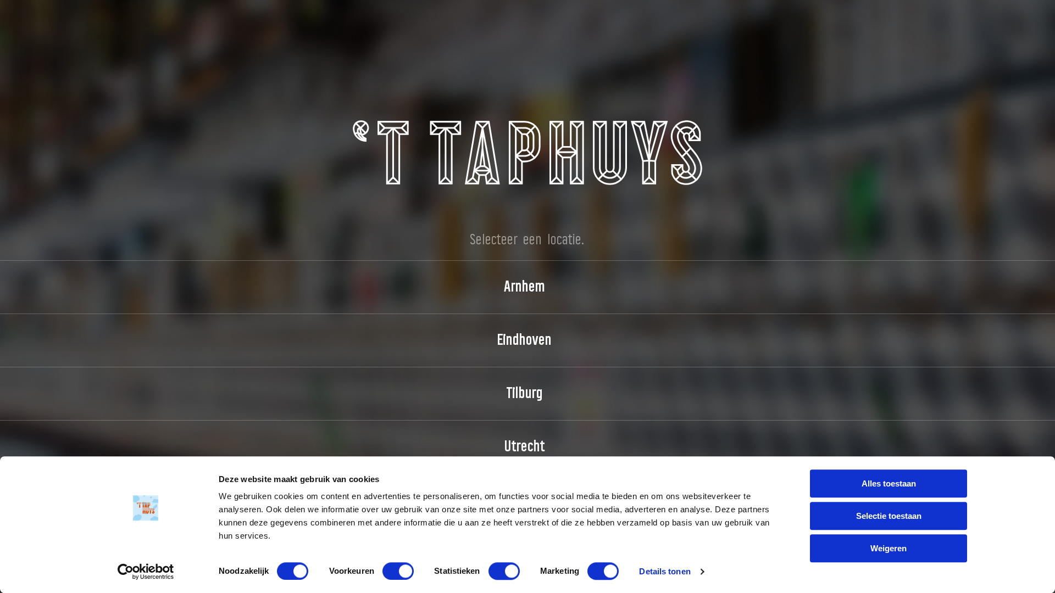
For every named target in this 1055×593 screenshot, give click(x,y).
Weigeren (888, 548)
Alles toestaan (889, 483)
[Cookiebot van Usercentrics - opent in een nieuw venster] (146, 571)
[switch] (398, 571)
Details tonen (664, 571)
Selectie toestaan (888, 516)
